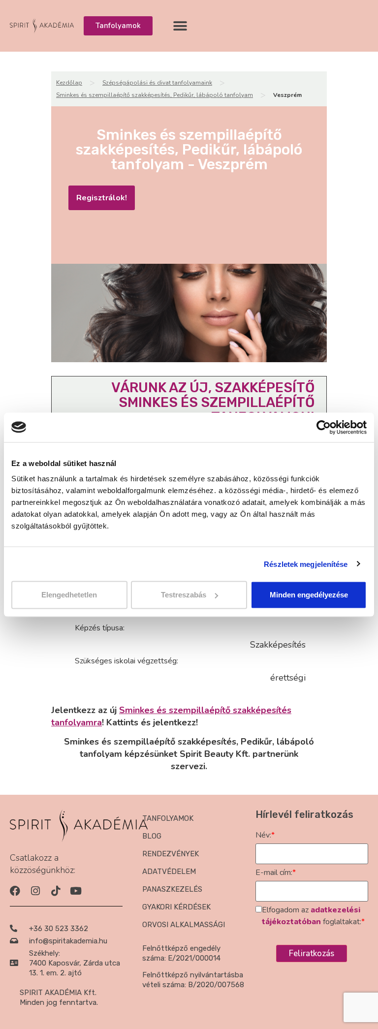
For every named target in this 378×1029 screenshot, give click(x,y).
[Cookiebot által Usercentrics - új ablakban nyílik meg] (324, 427)
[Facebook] (15, 891)
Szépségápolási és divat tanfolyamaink (157, 83)
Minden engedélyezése (309, 595)
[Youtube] (75, 891)
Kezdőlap (69, 83)
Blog (151, 836)
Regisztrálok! (101, 197)
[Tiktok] (55, 891)
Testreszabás (183, 595)
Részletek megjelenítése (305, 564)
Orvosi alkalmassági (183, 924)
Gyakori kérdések (176, 907)
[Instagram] (35, 891)
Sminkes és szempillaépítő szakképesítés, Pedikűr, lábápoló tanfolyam (154, 95)
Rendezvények (170, 853)
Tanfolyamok (167, 818)
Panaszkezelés (172, 889)
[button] (180, 26)
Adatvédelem (169, 871)
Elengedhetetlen (69, 595)
